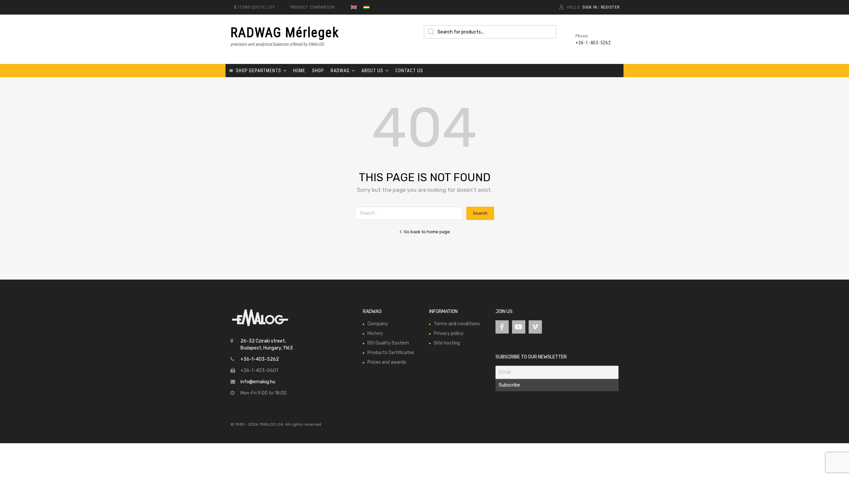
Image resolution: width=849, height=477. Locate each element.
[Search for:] (410, 213)
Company (377, 324)
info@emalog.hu (257, 382)
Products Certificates (390, 352)
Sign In (589, 7)
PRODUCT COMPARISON (312, 7)
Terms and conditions (457, 324)
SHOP (318, 70)
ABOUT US (372, 70)
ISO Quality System (388, 343)
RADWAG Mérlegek (284, 32)
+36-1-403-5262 (591, 43)
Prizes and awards (386, 362)
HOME (299, 70)
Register (610, 7)
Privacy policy (449, 333)
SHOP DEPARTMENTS (258, 70)
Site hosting (447, 343)
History (375, 333)
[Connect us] (502, 327)
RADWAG (340, 70)
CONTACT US (409, 70)
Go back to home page (427, 231)
